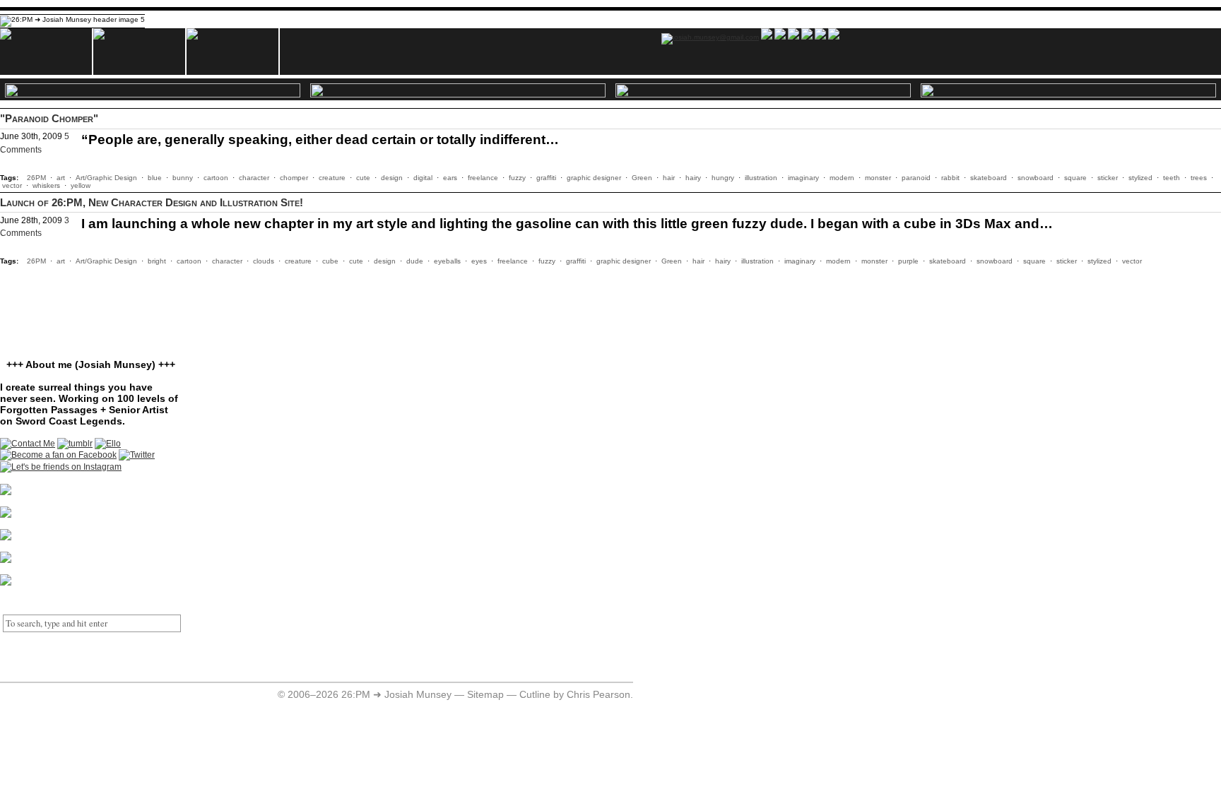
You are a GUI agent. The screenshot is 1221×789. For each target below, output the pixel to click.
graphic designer (594, 178)
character (254, 178)
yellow (80, 185)
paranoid (916, 178)
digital (422, 178)
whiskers (46, 185)
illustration (761, 178)
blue (155, 178)
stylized (1140, 178)
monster (878, 178)
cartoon (216, 178)
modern (842, 178)
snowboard (1036, 178)
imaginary (803, 178)
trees (1199, 178)
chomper (294, 178)
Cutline (534, 694)
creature (332, 178)
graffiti (546, 178)
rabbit (950, 178)
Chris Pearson (598, 694)
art (61, 178)
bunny (182, 178)
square (1075, 178)
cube (330, 261)
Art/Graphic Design (106, 178)
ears (450, 178)
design (392, 178)
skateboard (988, 178)
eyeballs (447, 261)
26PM (36, 178)
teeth (1171, 178)
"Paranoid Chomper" (49, 118)
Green (642, 178)
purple (908, 261)
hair (669, 178)
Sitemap (485, 694)
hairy (693, 178)
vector (12, 185)
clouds (263, 261)
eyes (479, 261)
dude (414, 261)
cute (363, 178)
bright (157, 261)
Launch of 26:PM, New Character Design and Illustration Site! (151, 202)
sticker (1107, 178)
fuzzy (517, 178)
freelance (483, 178)
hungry (723, 178)
